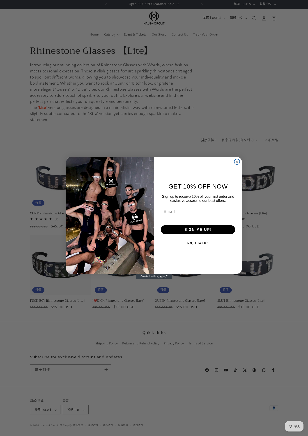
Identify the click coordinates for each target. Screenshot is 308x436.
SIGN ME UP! (198, 229)
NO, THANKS (198, 243)
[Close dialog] (237, 161)
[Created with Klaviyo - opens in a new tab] (154, 276)
